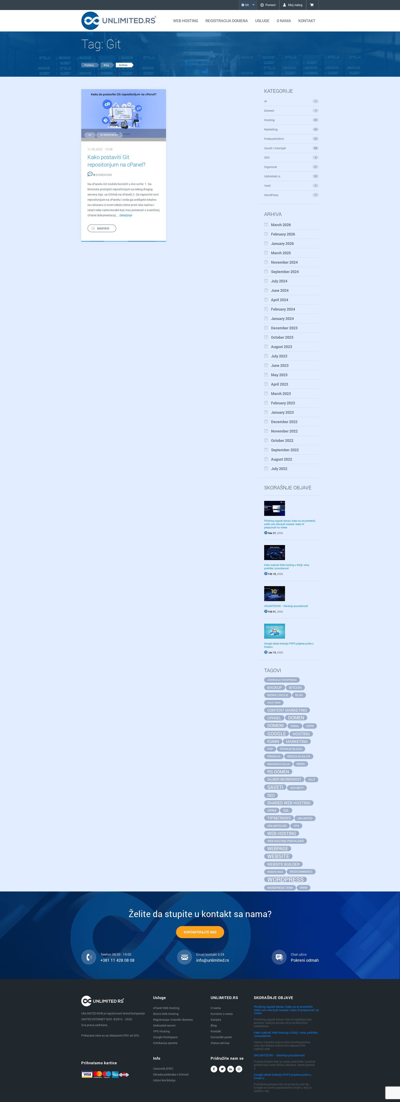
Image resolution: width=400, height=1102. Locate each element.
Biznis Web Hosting (166, 1014)
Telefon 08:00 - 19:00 (115, 954)
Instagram (239, 1069)
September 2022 (285, 449)
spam (271, 810)
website (278, 856)
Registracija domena (226, 20)
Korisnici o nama (222, 1014)
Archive (123, 65)
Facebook (214, 1069)
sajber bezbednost (284, 779)
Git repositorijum (109, 135)
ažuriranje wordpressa (282, 679)
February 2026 (283, 234)
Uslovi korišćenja (164, 1080)
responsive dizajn (278, 764)
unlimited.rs (277, 826)
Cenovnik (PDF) (163, 1069)
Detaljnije (126, 215)
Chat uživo (299, 954)
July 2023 (279, 356)
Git (90, 135)
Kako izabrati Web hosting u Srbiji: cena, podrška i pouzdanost (286, 566)
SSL (286, 810)
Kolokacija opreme (165, 1043)
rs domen (278, 771)
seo (271, 795)
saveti (275, 787)
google (276, 733)
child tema (273, 702)
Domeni (290, 111)
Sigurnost (290, 167)
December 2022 (284, 421)
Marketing (290, 129)
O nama (284, 20)
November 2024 (284, 262)
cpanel (274, 717)
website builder (283, 864)
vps (296, 826)
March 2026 (281, 224)
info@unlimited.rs (212, 960)
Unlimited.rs (290, 176)
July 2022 (279, 468)
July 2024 (279, 280)
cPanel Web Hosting (166, 1008)
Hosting (290, 120)
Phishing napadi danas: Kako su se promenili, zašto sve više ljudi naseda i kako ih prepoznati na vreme (289, 524)
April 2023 (279, 384)
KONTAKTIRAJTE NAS (200, 932)
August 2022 (281, 459)
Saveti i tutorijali (290, 148)
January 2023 (282, 412)
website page (275, 871)
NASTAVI (103, 228)
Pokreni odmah (305, 960)
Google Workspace (165, 1037)
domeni (275, 725)
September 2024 (285, 271)
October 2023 (282, 337)
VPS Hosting (161, 1031)
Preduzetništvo (290, 139)
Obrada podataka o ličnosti (171, 1074)
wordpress (285, 879)
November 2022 (284, 431)
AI (290, 101)
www (303, 888)
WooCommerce (301, 872)
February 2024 (283, 309)
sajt (311, 779)
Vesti (290, 186)
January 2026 (282, 243)
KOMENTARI (102, 175)
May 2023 (279, 374)
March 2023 (281, 393)
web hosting (281, 833)
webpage (277, 848)
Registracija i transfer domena (173, 1020)
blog (299, 695)
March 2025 (281, 252)
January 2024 (282, 318)
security (297, 788)
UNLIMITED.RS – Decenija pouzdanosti (286, 606)
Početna (89, 65)
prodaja (273, 756)
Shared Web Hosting (288, 802)
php (270, 749)
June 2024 (280, 290)
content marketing (287, 710)
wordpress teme (280, 888)
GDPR (310, 726)
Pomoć (270, 5)
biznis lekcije (277, 695)
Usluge (262, 20)
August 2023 (281, 346)
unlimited (305, 818)
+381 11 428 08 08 (117, 960)
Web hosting (185, 20)
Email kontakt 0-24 (210, 954)
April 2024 (279, 299)
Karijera (216, 1020)
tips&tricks (279, 817)
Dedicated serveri (164, 1025)
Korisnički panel (221, 1037)
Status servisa (220, 1043)
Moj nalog (294, 5)
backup (274, 687)
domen (296, 717)
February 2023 (283, 402)
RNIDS (300, 764)
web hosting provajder (285, 841)
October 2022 (282, 440)
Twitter (222, 1069)
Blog (106, 65)
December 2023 (284, 327)
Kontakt (306, 20)
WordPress (290, 195)
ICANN (273, 741)
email (295, 726)
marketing (297, 741)
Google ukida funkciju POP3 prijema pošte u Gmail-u (282, 1076)
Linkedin (230, 1069)
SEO (290, 157)
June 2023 (280, 365)
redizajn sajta (298, 756)
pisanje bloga (291, 749)
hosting (301, 733)
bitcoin (295, 687)
